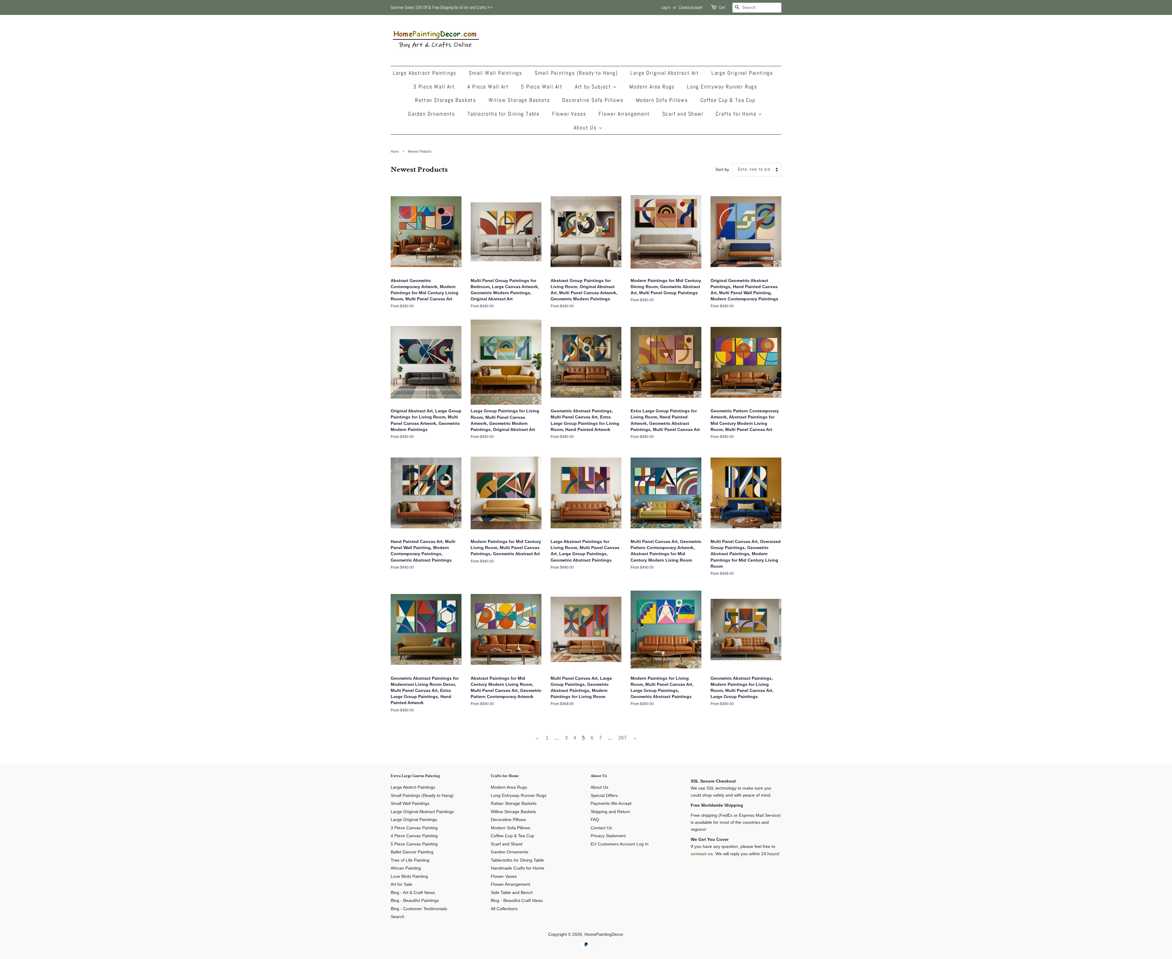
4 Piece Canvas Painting (414, 836)
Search (397, 916)
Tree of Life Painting (410, 860)
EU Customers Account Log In (620, 844)
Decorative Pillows (508, 819)
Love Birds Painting (409, 876)
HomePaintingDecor (603, 934)
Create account (691, 7)
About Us (586, 127)
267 (622, 737)
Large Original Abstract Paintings (422, 811)
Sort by (722, 169)
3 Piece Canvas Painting (414, 828)
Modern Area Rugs (652, 86)
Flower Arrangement (624, 113)
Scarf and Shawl (683, 113)
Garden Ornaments (431, 113)
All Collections (504, 909)
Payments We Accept (611, 803)
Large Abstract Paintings (424, 72)
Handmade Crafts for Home (517, 868)
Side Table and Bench (512, 892)
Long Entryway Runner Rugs (722, 86)
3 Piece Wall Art (434, 86)
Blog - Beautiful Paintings (415, 900)
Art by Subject (594, 86)
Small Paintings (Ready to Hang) (576, 72)
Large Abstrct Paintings (413, 787)
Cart (722, 7)
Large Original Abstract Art (664, 72)
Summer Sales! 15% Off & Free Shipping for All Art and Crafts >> (442, 7)
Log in (665, 7)
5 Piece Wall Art (541, 86)
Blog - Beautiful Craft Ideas (517, 900)
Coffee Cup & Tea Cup (727, 99)
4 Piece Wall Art (488, 86)
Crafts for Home (737, 113)
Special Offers (604, 795)
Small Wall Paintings (495, 72)
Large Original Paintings (742, 72)
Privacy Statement (608, 836)
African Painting (406, 868)
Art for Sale (401, 884)
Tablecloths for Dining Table (504, 113)
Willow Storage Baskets (519, 99)
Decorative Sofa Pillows (592, 99)
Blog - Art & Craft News (413, 892)
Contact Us (601, 828)
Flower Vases (569, 113)
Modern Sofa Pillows (662, 99)
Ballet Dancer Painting (412, 852)
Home (395, 151)
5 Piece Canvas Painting (414, 844)
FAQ (595, 819)
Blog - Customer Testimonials (419, 909)
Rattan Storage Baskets (445, 99)
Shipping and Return (610, 811)
